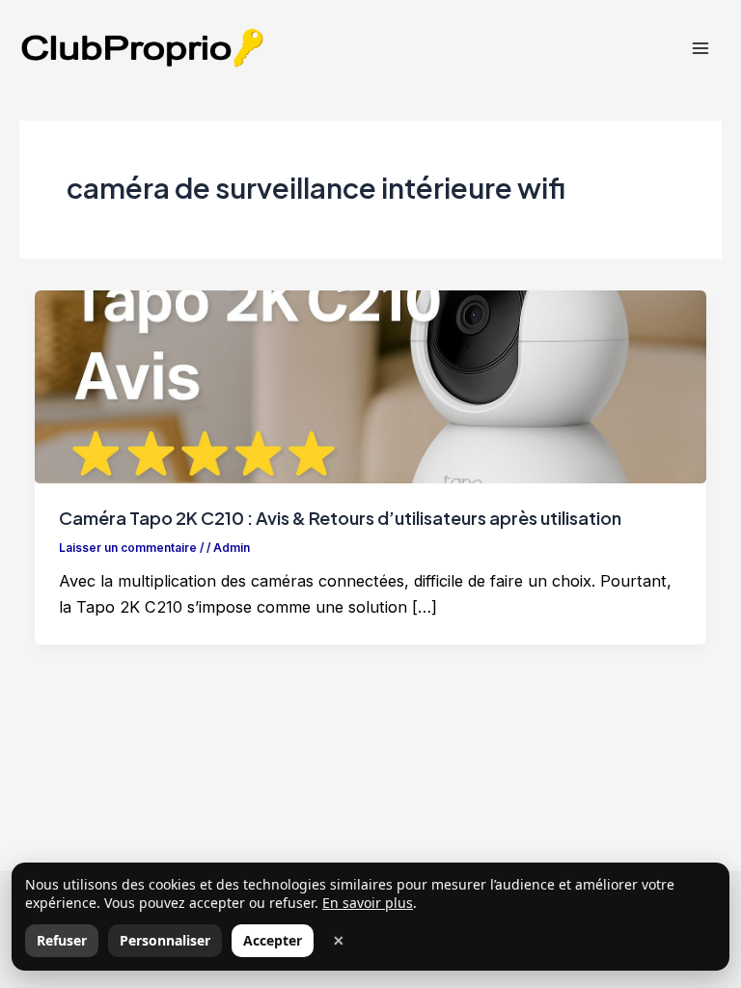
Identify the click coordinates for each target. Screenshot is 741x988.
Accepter (272, 940)
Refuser (62, 940)
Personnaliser (165, 940)
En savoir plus (367, 902)
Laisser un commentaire (128, 548)
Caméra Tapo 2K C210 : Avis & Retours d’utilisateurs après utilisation (340, 518)
